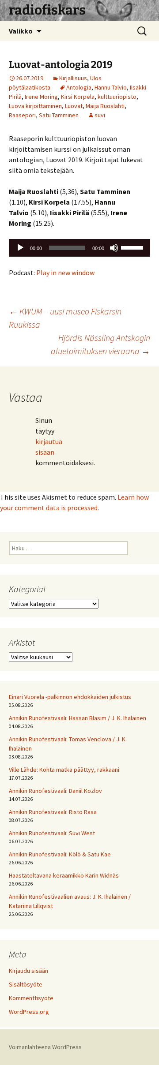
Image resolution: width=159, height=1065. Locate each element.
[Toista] (20, 247)
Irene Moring (41, 97)
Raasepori (22, 115)
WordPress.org (29, 1012)
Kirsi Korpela (78, 97)
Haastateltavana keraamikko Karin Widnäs (64, 875)
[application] (79, 248)
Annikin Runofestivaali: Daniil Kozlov (55, 791)
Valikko (21, 30)
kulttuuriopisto (117, 97)
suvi (100, 115)
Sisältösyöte (25, 984)
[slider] (133, 247)
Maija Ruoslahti (105, 106)
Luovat (74, 106)
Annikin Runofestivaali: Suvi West (52, 833)
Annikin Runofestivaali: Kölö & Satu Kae (60, 854)
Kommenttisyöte (31, 998)
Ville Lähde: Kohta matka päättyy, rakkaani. (65, 770)
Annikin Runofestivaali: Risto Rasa (53, 812)
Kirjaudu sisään (28, 971)
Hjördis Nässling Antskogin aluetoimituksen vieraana (100, 344)
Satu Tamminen (59, 115)
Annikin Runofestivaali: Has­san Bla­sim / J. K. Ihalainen (77, 718)
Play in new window (65, 272)
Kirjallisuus (73, 78)
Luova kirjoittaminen (35, 106)
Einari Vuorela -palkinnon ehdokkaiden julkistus (70, 697)
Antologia (78, 87)
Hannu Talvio (111, 87)
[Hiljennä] (114, 247)
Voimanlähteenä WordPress (45, 1047)
